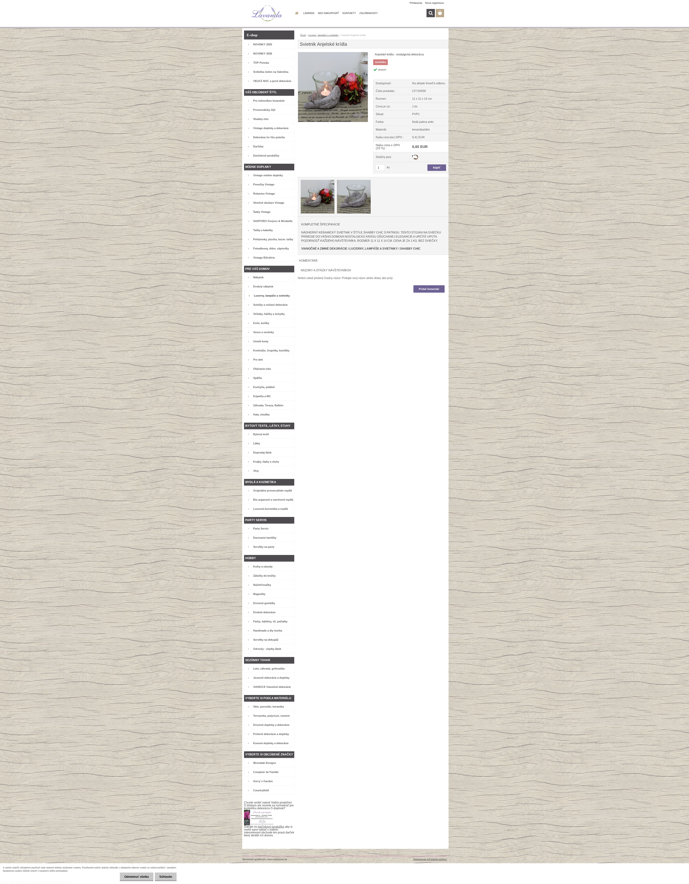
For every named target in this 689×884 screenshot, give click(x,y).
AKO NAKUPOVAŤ (328, 13)
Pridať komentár (429, 288)
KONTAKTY (349, 13)
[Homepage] (296, 13)
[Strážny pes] (415, 155)
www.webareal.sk (277, 859)
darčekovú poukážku (271, 826)
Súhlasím (165, 876)
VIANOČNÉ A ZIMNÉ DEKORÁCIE (324, 248)
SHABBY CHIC (410, 248)
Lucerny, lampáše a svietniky (323, 35)
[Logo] (267, 13)
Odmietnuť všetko (136, 876)
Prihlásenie (416, 2)
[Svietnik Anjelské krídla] (333, 53)
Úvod (303, 35)
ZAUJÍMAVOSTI (368, 13)
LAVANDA (308, 13)
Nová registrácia (434, 2)
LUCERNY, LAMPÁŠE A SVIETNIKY (373, 248)
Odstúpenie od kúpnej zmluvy (430, 859)
